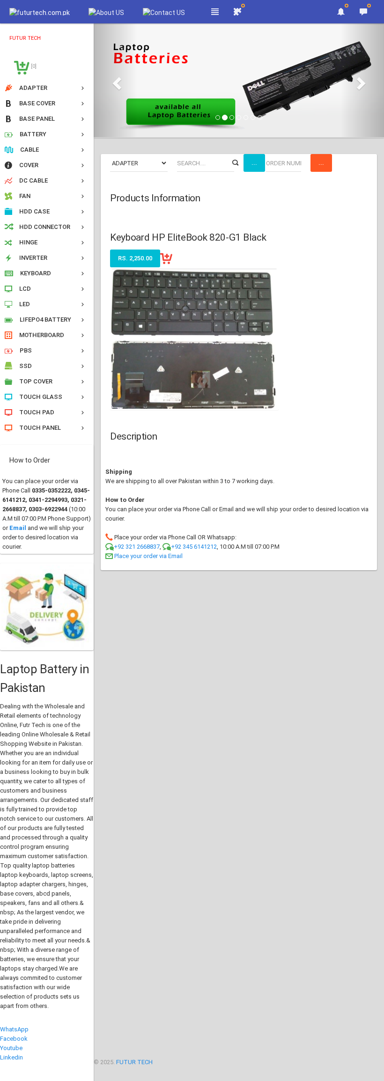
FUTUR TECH (134, 1062)
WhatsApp (14, 1029)
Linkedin (11, 1057)
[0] (33, 66)
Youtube (11, 1048)
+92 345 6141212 (194, 546)
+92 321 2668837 (137, 546)
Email (17, 527)
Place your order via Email (148, 555)
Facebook (14, 1038)
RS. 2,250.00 (135, 258)
